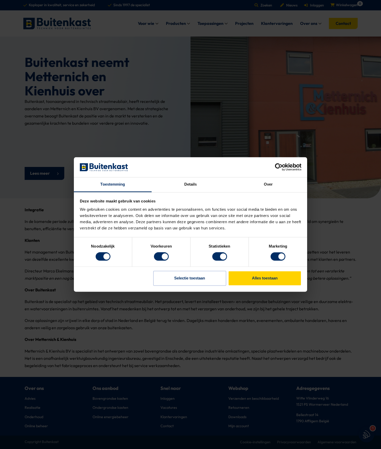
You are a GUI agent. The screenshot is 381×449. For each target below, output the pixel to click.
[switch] (161, 256)
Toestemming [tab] (112, 184)
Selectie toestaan (189, 278)
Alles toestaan (265, 278)
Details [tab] (190, 184)
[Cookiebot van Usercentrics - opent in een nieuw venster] (278, 167)
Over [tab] (268, 184)
